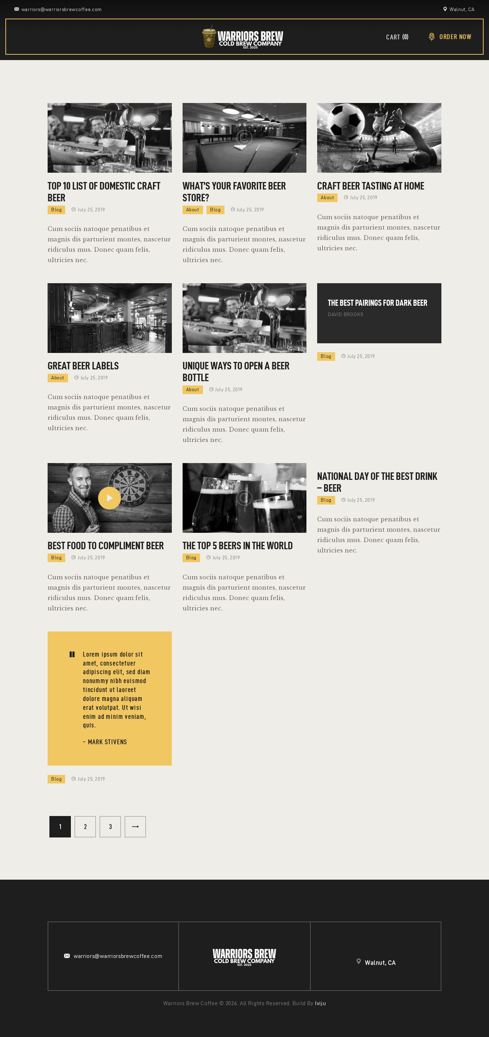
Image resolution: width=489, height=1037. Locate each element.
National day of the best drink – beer (377, 482)
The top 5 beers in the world (238, 545)
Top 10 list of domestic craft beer (104, 191)
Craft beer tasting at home (370, 186)
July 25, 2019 (91, 209)
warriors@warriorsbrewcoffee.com (118, 956)
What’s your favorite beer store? (234, 191)
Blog (56, 209)
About (192, 209)
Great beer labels (83, 366)
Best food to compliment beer (106, 545)
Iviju (320, 1003)
